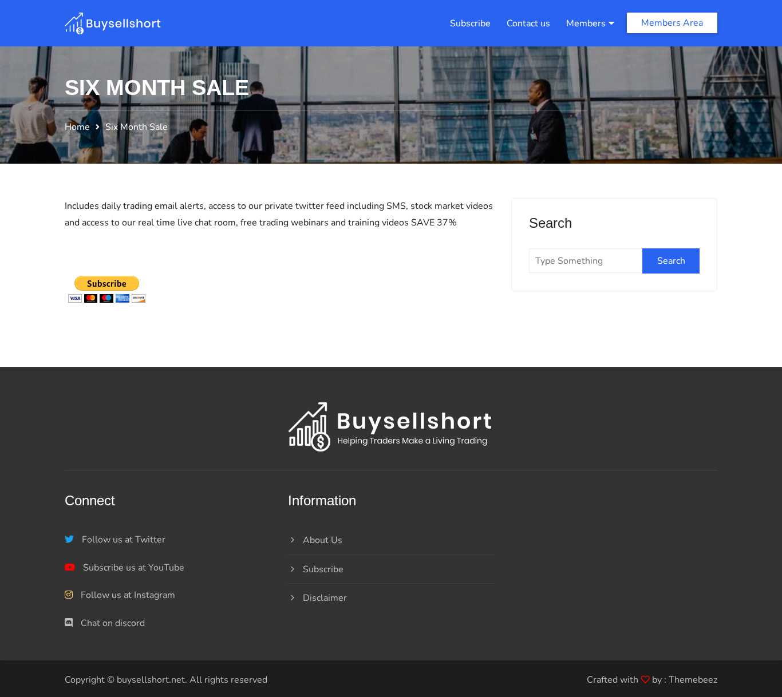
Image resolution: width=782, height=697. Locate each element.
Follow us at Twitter (122, 539)
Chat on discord (111, 623)
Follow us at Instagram (126, 595)
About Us (322, 540)
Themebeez (693, 680)
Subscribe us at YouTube (132, 567)
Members (586, 23)
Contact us (528, 23)
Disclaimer (325, 598)
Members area (672, 23)
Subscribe (470, 23)
